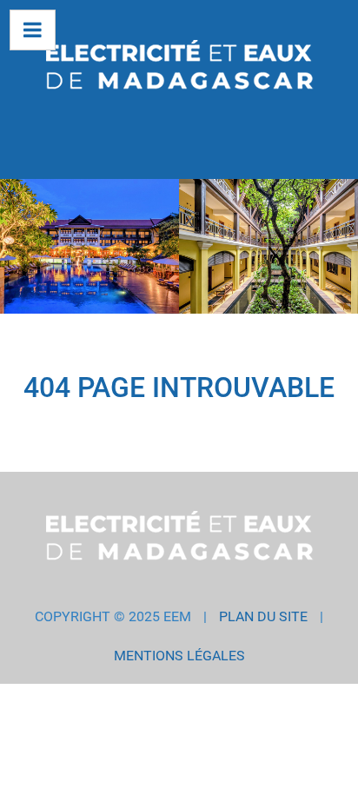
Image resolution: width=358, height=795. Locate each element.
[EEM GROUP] (179, 68)
